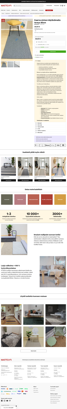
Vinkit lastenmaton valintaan (55, 397)
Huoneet (8, 10)
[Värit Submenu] (22, 10)
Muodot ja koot (14, 10)
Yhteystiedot (56, 5)
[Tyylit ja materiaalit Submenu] (30, 10)
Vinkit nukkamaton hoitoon (55, 401)
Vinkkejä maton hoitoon (54, 399)
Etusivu (3, 13)
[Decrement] (35, 51)
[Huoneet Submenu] (11, 10)
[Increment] (38, 51)
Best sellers (36, 390)
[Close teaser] (16, 406)
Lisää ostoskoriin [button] (8, 180)
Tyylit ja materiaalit (26, 10)
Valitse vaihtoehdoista (25, 180)
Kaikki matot (3, 10)
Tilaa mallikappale (53, 402)
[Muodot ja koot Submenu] (18, 10)
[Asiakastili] (62, 5)
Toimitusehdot (49, 5)
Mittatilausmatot (34, 10)
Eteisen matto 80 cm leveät (24, 13)
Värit (20, 10)
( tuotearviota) (42, 24)
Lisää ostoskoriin (53, 51)
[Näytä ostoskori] (64, 5)
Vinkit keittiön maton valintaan (55, 395)
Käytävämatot (8, 13)
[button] (32, 39)
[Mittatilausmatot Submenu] (38, 10)
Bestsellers (41, 10)
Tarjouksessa (36, 392)
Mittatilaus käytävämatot (15, 13)
